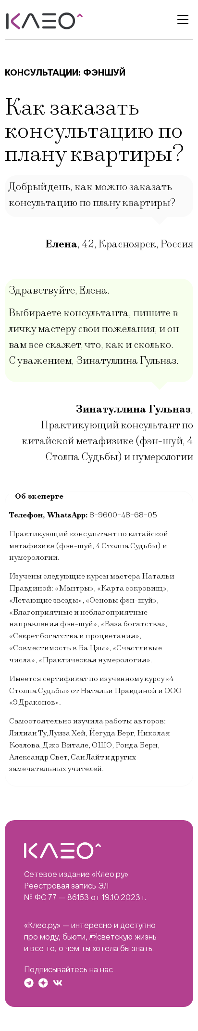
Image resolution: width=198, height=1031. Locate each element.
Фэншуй (104, 72)
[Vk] (57, 983)
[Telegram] (29, 983)
